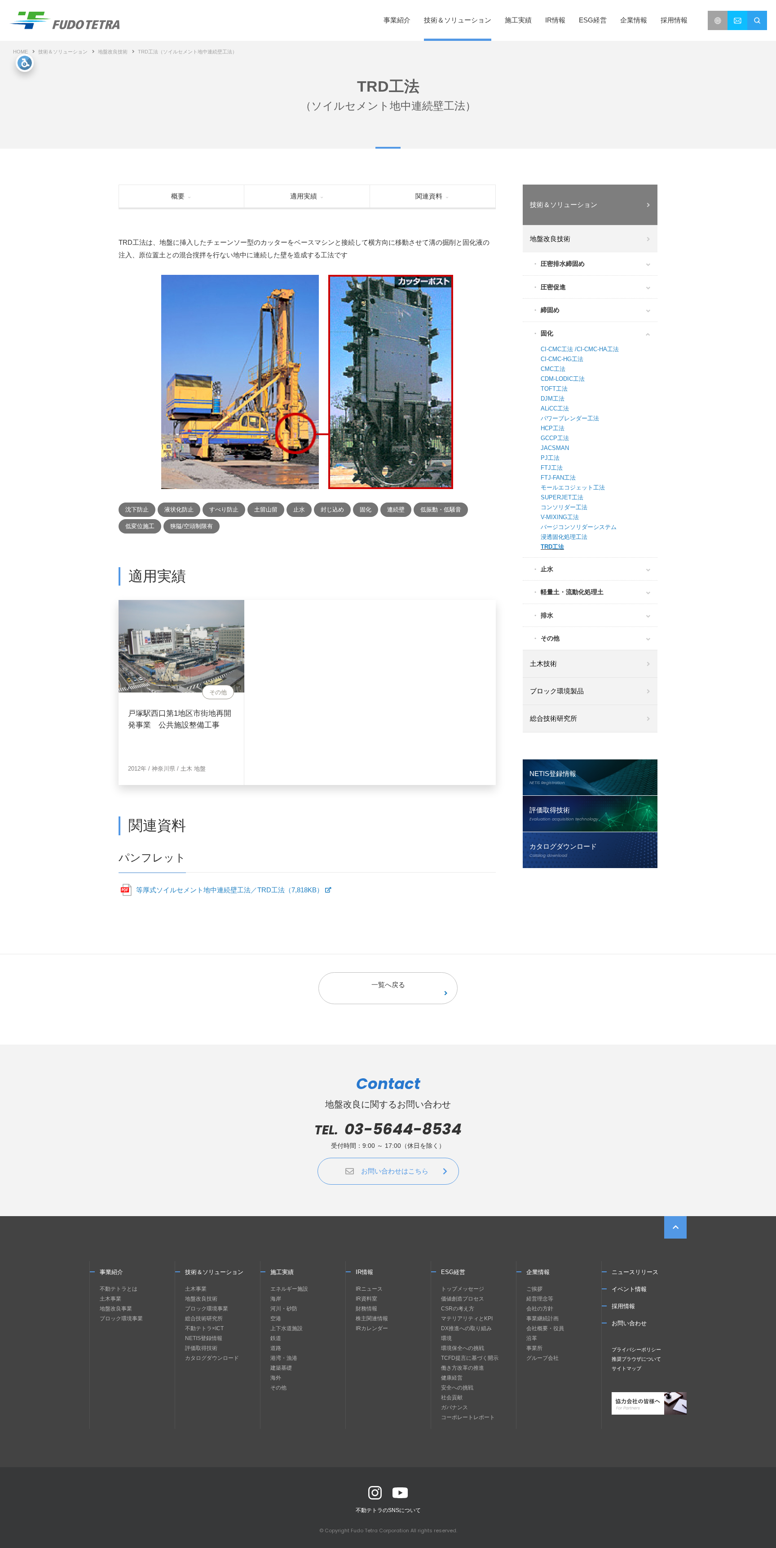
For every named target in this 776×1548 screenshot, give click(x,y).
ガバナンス (454, 1407)
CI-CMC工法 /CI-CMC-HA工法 (580, 349)
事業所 (534, 1348)
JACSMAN (555, 448)
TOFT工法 (554, 388)
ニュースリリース (635, 1272)
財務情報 (366, 1308)
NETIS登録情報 (203, 1338)
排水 (547, 615)
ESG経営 (453, 1272)
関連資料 (428, 196)
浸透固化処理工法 (564, 537)
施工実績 (518, 20)
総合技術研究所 (204, 1318)
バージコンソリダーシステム (579, 527)
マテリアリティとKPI (467, 1318)
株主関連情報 (372, 1318)
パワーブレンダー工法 (570, 418)
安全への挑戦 (457, 1388)
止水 (547, 569)
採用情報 (674, 20)
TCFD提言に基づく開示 (469, 1358)
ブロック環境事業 (121, 1318)
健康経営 (452, 1378)
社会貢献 (452, 1397)
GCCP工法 (555, 438)
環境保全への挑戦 (462, 1348)
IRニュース (369, 1289)
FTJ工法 (552, 467)
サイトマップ (626, 1368)
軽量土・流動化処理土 (572, 591)
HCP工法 (552, 428)
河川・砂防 (283, 1308)
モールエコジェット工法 (573, 487)
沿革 (531, 1338)
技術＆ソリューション (63, 51)
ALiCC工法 (555, 408)
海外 (275, 1378)
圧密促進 (553, 287)
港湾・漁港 (283, 1358)
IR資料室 (366, 1299)
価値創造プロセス (462, 1299)
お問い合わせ (629, 1323)
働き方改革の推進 (462, 1368)
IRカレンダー (372, 1328)
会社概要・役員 (545, 1328)
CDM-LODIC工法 (563, 378)
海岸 (275, 1299)
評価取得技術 (201, 1348)
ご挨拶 (534, 1289)
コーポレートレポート (468, 1417)
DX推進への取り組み (466, 1328)
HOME (20, 51)
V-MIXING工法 (560, 517)
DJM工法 (552, 398)
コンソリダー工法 (564, 507)
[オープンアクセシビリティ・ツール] (25, 63)
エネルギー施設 (289, 1289)
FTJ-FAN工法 (558, 477)
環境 (446, 1338)
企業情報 (538, 1272)
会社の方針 (539, 1308)
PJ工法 (550, 457)
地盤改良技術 (113, 51)
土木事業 (110, 1299)
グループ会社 (542, 1358)
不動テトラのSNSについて (388, 1510)
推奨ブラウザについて (636, 1359)
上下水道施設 (286, 1328)
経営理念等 (539, 1299)
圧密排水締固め (563, 263)
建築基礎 (281, 1368)
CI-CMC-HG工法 (562, 359)
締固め (550, 309)
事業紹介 (111, 1272)
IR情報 (364, 1272)
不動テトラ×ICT (204, 1328)
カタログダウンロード (212, 1358)
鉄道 (275, 1338)
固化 (547, 333)
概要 (178, 196)
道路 (275, 1348)
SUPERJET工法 (562, 497)
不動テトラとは (118, 1289)
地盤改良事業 (116, 1308)
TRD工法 (552, 546)
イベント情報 (629, 1289)
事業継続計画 (542, 1318)
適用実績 (303, 196)
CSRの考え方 (457, 1308)
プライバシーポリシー (636, 1349)
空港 (275, 1318)
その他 (550, 638)
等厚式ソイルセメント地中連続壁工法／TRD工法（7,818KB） (229, 890)
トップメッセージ (462, 1289)
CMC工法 (553, 369)
